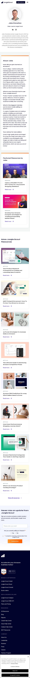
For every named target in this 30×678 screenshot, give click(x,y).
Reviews (3, 643)
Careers (3, 650)
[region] (15, 666)
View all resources (15, 498)
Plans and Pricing (6, 604)
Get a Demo (21, 2)
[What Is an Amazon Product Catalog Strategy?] (15, 473)
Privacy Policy (14, 663)
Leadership (4, 640)
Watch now (9, 189)
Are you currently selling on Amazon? (15, 530)
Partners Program (6, 653)
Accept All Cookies (15, 675)
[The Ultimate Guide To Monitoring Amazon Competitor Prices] (15, 350)
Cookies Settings (15, 666)
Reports (3, 617)
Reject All (15, 670)
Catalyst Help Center (7, 627)
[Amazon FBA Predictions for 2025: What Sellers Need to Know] (15, 380)
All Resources (5, 611)
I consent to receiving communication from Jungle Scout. (16, 536)
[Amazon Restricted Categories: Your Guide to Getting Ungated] (15, 442)
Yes (13, 533)
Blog (2, 614)
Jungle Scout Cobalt (6, 581)
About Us (3, 637)
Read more (7, 275)
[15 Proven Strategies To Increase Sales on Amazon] (15, 319)
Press (2, 646)
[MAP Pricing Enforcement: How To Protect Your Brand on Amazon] (15, 288)
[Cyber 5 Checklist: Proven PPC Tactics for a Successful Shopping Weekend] (15, 171)
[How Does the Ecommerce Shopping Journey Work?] (15, 411)
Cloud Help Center (6, 624)
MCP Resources (5, 630)
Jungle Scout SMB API (7, 601)
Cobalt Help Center (6, 620)
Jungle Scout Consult (7, 587)
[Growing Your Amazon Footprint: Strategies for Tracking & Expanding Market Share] (15, 201)
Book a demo (5, 590)
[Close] (28, 656)
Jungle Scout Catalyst (7, 598)
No (17, 533)
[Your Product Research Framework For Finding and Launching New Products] (15, 256)
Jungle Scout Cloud (6, 584)
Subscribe (15, 541)
